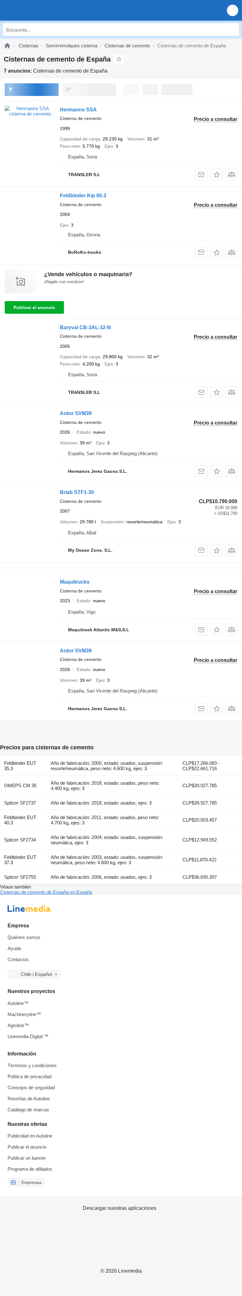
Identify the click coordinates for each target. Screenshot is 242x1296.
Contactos (18, 959)
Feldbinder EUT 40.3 (20, 820)
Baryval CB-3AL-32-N (85, 327)
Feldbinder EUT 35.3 (20, 765)
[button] (232, 10)
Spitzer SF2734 (20, 839)
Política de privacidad (29, 1076)
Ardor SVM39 (76, 413)
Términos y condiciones (32, 1065)
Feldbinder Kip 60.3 (83, 195)
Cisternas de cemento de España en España (46, 892)
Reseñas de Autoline (29, 1098)
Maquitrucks (74, 582)
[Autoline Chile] (41, 10)
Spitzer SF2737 (20, 803)
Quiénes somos (24, 937)
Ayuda (14, 948)
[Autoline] (7, 46)
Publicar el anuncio (34, 307)
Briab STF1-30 (77, 492)
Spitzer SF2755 (20, 877)
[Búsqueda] (233, 29)
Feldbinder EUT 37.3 (20, 859)
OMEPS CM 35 (20, 785)
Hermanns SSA (78, 109)
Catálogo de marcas (28, 1109)
